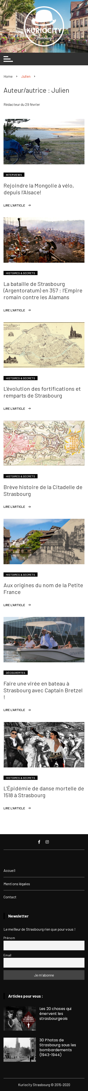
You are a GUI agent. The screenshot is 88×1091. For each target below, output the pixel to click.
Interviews (14, 174)
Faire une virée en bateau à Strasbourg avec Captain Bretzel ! (43, 690)
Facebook (39, 842)
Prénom (9, 938)
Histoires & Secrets (20, 273)
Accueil (9, 870)
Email (7, 955)
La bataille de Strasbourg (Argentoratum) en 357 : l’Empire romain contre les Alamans (43, 290)
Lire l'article (14, 205)
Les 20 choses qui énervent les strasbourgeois (55, 1013)
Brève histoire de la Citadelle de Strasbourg (43, 490)
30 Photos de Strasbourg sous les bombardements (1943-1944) (57, 1047)
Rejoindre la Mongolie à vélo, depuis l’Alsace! (39, 188)
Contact (10, 897)
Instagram (48, 842)
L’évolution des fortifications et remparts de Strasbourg (42, 392)
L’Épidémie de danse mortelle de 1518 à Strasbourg (44, 791)
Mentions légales (17, 883)
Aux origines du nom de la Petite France (43, 588)
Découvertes (15, 672)
